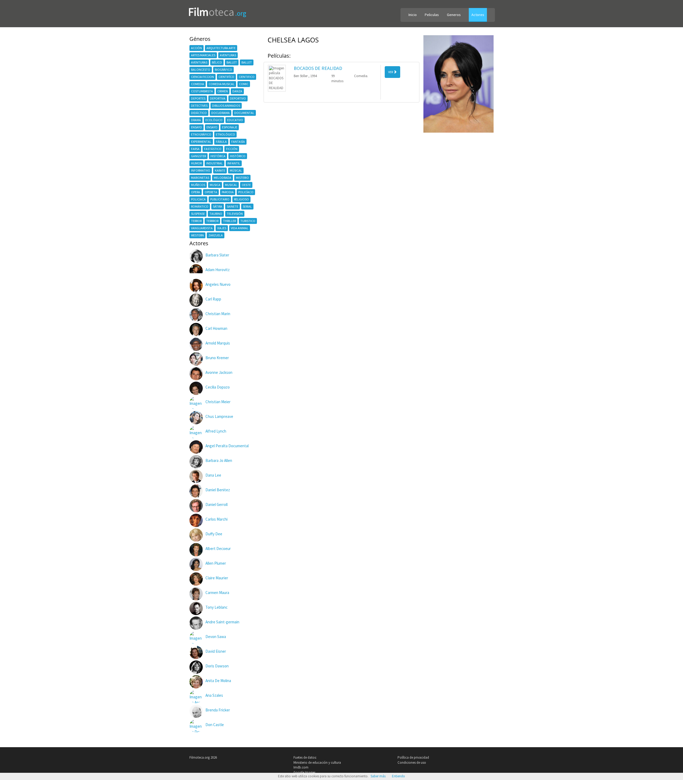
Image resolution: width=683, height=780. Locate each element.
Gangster (198, 156)
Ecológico (214, 120)
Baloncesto (200, 70)
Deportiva (217, 98)
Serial (247, 206)
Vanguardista (202, 228)
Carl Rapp (213, 299)
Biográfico (223, 70)
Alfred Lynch (215, 431)
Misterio (242, 178)
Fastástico (212, 149)
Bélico (217, 62)
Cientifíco (226, 77)
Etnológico (225, 134)
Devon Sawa (215, 636)
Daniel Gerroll (216, 504)
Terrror (212, 221)
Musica (215, 185)
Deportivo (238, 98)
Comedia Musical (222, 84)
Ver (391, 72)
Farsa (195, 149)
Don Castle (214, 724)
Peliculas (432, 14)
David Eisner (215, 651)
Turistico (247, 221)
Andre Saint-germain (222, 621)
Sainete (232, 206)
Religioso (241, 199)
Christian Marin (217, 313)
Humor (196, 163)
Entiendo (398, 776)
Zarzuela (215, 235)
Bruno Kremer (217, 357)
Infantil (233, 163)
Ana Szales (214, 695)
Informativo (200, 170)
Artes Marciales (203, 55)
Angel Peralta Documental (227, 445)
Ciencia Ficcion (202, 77)
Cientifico (247, 77)
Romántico (199, 206)
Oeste (246, 185)
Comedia (197, 84)
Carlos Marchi (216, 519)
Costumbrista (202, 91)
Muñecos (198, 185)
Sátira (217, 206)
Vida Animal (239, 228)
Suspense (198, 214)
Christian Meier (218, 401)
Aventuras (228, 55)
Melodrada (222, 178)
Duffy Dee (213, 533)
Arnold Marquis (217, 343)
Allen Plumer (215, 563)
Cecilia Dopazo (217, 387)
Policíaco (245, 192)
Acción (196, 48)
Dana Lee (213, 475)
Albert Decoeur (218, 548)
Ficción (231, 149)
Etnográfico (201, 134)
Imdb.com (300, 767)
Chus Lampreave (219, 416)
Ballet (232, 62)
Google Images (304, 772)
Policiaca (198, 199)
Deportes (198, 98)
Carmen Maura (217, 592)
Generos (454, 14)
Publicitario (219, 199)
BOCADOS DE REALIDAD (318, 68)
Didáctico (199, 113)
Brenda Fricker (217, 709)
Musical (231, 185)
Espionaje (229, 127)
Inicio (412, 14)
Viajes (221, 228)
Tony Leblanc (216, 607)
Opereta (211, 192)
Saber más (378, 776)
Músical (236, 170)
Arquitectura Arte (221, 48)
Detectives (199, 106)
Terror (196, 221)
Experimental (201, 142)
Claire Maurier (216, 577)
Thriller (229, 221)
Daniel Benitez (217, 489)
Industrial (214, 163)
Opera (195, 192)
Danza (237, 91)
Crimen (222, 91)
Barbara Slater (217, 255)
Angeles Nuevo (218, 284)
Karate (220, 170)
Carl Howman (216, 328)
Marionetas (200, 178)
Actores (477, 14)
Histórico (237, 156)
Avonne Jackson (218, 372)
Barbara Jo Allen (218, 460)
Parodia (228, 192)
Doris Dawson (217, 665)
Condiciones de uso (412, 762)
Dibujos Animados (226, 106)
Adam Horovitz (217, 269)
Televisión (235, 214)
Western (197, 235)
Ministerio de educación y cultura (317, 762)
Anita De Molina (218, 680)
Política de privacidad (413, 757)
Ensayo (196, 127)
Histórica (218, 156)
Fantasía (238, 142)
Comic (243, 84)
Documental (244, 113)
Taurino (215, 214)
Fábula (221, 142)
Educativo (235, 120)
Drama (196, 120)
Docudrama (220, 113)
